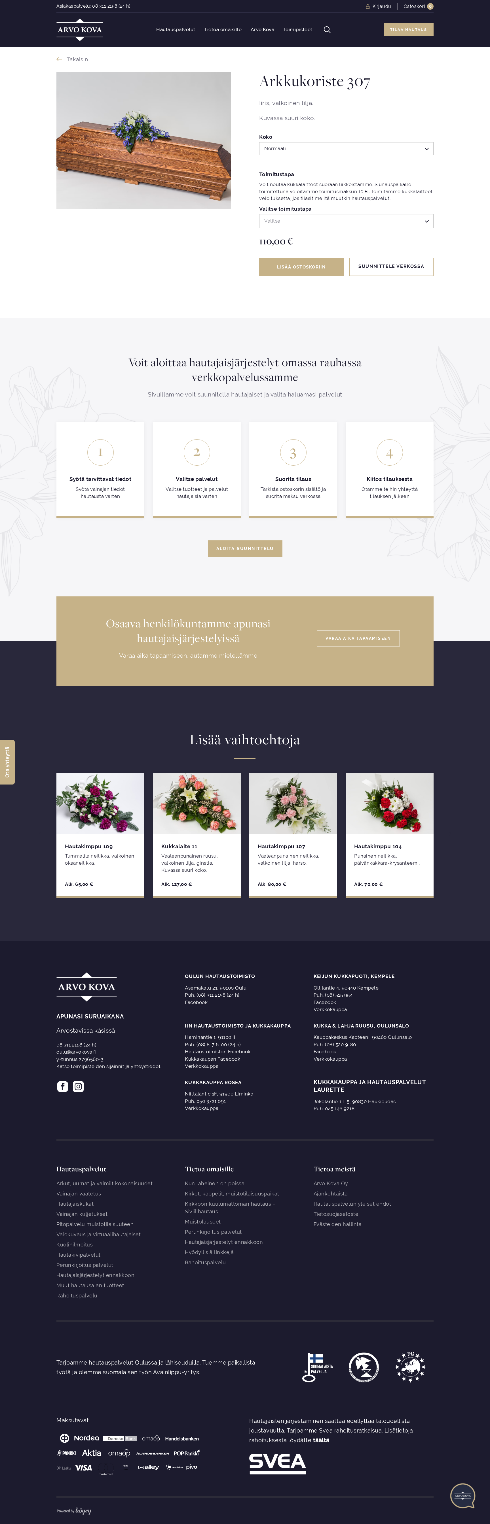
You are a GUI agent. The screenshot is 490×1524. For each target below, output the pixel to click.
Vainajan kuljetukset (81, 1214)
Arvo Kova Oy (331, 1183)
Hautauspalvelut (175, 29)
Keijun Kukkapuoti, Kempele (354, 976)
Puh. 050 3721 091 (205, 1101)
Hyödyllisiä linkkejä (209, 1252)
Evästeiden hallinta (338, 1224)
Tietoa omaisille (223, 29)
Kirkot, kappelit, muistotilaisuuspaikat (232, 1194)
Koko (265, 137)
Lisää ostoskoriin (301, 267)
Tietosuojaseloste (336, 1214)
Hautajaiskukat (75, 1204)
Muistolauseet (203, 1222)
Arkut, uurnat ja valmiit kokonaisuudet (104, 1183)
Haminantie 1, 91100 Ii (210, 1037)
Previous (41, 834)
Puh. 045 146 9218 (334, 1108)
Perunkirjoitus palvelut (84, 1265)
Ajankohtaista (331, 1194)
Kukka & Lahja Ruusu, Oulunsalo (361, 1026)
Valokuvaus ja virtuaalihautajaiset (98, 1234)
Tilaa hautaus (408, 29)
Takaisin (77, 59)
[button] (7, 762)
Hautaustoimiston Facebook (218, 1051)
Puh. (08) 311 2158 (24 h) (212, 995)
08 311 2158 (104, 6)
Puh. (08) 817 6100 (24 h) (213, 1044)
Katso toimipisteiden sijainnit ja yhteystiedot (108, 1066)
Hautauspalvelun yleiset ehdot (352, 1204)
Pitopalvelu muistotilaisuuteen (95, 1224)
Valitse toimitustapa (285, 209)
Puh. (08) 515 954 (333, 995)
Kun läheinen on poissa (214, 1183)
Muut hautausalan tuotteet (90, 1285)
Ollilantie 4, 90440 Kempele (346, 988)
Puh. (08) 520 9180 (335, 1044)
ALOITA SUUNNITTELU (245, 548)
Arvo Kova (262, 29)
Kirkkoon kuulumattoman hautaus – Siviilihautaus (230, 1207)
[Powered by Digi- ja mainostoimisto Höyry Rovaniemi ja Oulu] (74, 1510)
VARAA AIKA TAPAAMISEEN (358, 638)
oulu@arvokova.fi (76, 1052)
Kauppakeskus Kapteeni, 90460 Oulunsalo (363, 1037)
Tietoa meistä (335, 1168)
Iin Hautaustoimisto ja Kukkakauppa (238, 1026)
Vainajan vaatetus (78, 1194)
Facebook (196, 1002)
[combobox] (346, 148)
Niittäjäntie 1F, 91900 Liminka (219, 1094)
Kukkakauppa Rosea (213, 1082)
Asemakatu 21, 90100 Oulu (215, 988)
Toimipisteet (297, 29)
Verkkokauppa (330, 1009)
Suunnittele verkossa (391, 266)
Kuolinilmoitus (74, 1245)
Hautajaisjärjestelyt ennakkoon (95, 1275)
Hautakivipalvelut (78, 1255)
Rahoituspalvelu (77, 1296)
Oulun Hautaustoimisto (220, 976)
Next (448, 834)
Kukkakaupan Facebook (212, 1059)
